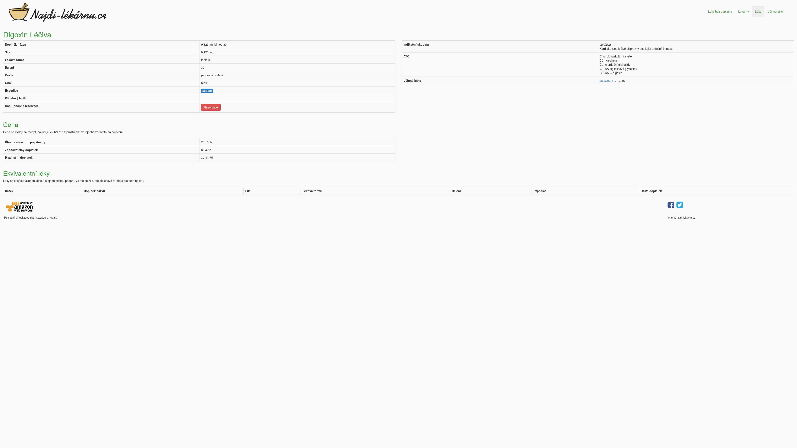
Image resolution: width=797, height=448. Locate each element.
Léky (758, 11)
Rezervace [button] (211, 107)
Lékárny (743, 11)
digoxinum (606, 80)
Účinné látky (776, 11)
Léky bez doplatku (720, 11)
